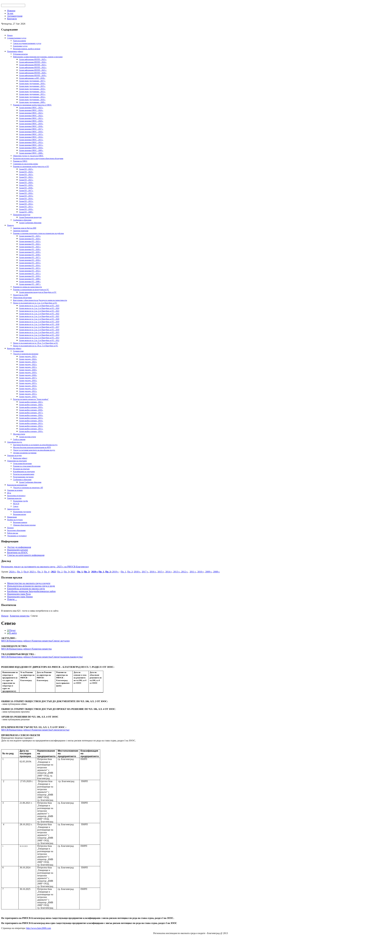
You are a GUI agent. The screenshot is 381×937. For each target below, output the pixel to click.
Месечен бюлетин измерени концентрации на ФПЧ (32, 447)
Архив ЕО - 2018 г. (26, 188)
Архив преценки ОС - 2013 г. (30, 268)
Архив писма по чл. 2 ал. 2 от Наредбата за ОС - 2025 (39, 306)
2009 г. (208, 571)
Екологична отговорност (16, 496)
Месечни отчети (19, 434)
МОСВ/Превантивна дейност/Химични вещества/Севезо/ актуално (35, 641)
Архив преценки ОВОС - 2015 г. (31, 134)
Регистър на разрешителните (23, 474)
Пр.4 (26, 571)
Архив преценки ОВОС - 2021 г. (31, 118)
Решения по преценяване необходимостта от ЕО (31, 166)
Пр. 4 (46, 571)
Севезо (15, 506)
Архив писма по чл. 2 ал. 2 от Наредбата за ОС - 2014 (39, 335)
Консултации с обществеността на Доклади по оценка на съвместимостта (40, 300)
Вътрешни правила (20, 522)
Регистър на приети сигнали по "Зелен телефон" (31, 399)
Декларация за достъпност (17, 536)
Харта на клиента (19, 41)
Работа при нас (12, 533)
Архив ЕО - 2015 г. (26, 196)
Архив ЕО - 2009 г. (26, 212)
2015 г (160, 571)
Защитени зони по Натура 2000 (24, 228)
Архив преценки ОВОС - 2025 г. (31, 108)
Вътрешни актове (19, 514)
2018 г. (137, 571)
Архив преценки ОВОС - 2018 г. (31, 126)
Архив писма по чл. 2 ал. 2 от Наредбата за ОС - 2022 (39, 314)
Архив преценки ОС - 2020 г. (30, 249)
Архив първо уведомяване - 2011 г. (32, 94)
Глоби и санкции (19, 439)
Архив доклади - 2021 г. (28, 367)
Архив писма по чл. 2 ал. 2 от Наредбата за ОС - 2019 (39, 322)
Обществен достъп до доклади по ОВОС (28, 156)
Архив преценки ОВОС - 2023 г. (31, 113)
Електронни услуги (20, 46)
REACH (16, 504)
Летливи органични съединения (24, 453)
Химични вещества (14, 498)
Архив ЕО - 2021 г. (26, 180)
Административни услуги (16, 38)
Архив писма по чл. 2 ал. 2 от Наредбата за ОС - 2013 (39, 338)
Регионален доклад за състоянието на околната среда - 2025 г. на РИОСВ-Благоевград (45, 566)
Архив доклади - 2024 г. (28, 359)
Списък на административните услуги (27, 43)
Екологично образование (16, 530)
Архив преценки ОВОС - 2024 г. (31, 110)
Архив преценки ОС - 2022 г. (30, 244)
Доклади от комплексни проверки (25, 354)
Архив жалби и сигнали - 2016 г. (31, 415)
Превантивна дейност (15, 51)
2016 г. (153, 571)
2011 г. (193, 571)
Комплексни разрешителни (17, 485)
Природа (10, 225)
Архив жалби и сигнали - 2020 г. (31, 405)
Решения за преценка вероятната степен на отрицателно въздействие (38, 233)
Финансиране (12, 517)
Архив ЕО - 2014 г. (26, 199)
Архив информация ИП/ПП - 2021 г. (33, 70)
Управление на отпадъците (17, 461)
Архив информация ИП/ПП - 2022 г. (33, 67)
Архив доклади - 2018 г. (28, 375)
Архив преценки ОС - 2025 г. (30, 236)
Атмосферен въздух (14, 442)
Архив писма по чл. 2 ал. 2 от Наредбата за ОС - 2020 (39, 319)
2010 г (200, 571)
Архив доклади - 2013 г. (28, 389)
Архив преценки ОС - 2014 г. (30, 265)
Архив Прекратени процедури (30, 217)
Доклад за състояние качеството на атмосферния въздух (34, 450)
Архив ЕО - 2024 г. (26, 172)
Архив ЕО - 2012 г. (26, 204)
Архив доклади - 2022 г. (28, 364)
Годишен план (18, 351)
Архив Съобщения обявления (30, 223)
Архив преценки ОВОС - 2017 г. (31, 129)
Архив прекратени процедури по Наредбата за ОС (37, 292)
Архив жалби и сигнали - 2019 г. (31, 407)
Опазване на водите (14, 455)
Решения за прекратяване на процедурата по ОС (31, 290)
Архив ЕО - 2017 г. (26, 191)
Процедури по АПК (20, 295)
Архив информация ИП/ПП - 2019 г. (33, 75)
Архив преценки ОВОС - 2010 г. (31, 148)
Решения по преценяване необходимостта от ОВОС (32, 105)
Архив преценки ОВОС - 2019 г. (31, 124)
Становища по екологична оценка (25, 164)
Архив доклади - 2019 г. (28, 372)
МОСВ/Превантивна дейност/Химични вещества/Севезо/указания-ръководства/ (42, 657)
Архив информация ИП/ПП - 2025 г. (33, 59)
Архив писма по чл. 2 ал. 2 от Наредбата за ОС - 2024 (39, 308)
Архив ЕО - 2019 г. (26, 185)
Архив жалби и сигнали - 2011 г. (31, 429)
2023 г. (32, 571)
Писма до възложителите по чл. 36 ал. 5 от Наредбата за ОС (35, 346)
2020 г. (94, 571)
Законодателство (13, 509)
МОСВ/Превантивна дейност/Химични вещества (26, 649)
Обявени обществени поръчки (24, 525)
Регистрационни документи (23, 477)
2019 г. (115, 571)
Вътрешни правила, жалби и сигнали (26, 49)
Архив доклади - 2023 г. (28, 362)
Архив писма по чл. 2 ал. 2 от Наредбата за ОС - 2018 (39, 324)
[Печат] (11, 630)
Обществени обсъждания (22, 298)
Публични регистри (20, 54)
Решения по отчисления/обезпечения (26, 466)
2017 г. (145, 571)
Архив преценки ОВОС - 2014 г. (31, 137)
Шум (9, 493)
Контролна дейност (14, 348)
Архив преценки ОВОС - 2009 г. (31, 150)
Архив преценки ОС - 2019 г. (30, 252)
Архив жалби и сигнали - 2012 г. (31, 426)
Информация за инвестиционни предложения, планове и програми (38, 57)
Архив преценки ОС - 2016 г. (30, 260)
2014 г (168, 571)
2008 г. (216, 571)
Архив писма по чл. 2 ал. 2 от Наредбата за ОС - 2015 (39, 332)
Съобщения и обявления (22, 220)
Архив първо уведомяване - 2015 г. (32, 86)
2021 (72, 571)
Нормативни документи (22, 512)
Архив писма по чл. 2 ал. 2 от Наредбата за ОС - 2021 (39, 316)
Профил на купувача (15, 520)
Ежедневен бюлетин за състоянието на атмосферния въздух (35, 445)
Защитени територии (20, 231)
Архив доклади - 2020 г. (28, 370)
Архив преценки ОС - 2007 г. (30, 284)
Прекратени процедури (21, 215)
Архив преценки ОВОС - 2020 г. (31, 121)
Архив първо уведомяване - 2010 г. (32, 100)
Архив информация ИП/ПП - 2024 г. (33, 62)
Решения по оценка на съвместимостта (27, 287)
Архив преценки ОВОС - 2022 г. (31, 116)
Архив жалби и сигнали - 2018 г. (31, 410)
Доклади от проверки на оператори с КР (28, 488)
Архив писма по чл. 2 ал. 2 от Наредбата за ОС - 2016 (39, 330)
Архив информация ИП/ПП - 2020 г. (33, 73)
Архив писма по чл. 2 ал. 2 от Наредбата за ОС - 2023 (39, 311)
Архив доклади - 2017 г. (28, 378)
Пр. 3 (19, 571)
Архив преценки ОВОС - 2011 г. (31, 145)
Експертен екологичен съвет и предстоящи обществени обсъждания (38, 158)
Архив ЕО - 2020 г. (26, 183)
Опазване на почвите (15, 490)
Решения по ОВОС (20, 161)
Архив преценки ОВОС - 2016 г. (31, 132)
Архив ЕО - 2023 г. (26, 174)
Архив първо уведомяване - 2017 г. (32, 81)
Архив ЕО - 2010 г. (26, 209)
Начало (10, 35)
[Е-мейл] (12, 633)
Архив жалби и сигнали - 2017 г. (31, 413)
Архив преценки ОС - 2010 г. (30, 276)
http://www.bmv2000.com (38, 928)
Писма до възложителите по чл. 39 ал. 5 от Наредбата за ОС (35, 343)
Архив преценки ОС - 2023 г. (30, 241)
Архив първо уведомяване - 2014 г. (32, 89)
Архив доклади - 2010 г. (28, 397)
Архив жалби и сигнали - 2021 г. (31, 402)
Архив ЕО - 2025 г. (26, 169)
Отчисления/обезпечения (22, 463)
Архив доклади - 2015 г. (28, 383)
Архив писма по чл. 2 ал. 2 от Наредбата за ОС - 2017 (39, 327)
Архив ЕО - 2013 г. (26, 201)
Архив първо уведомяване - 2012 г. (32, 97)
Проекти (10, 528)
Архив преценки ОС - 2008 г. (30, 282)
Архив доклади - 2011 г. (28, 394)
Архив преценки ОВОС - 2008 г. (31, 153)
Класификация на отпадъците (24, 472)
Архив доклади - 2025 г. (28, 356)
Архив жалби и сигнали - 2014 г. (31, 421)
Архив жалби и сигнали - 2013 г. (31, 423)
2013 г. (176, 571)
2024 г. (12, 571)
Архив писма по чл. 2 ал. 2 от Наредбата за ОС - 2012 (39, 340)
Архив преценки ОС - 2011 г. (30, 273)
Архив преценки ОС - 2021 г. (30, 247)
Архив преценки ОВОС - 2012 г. (31, 142)
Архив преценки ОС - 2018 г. (30, 255)
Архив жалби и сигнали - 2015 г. (31, 418)
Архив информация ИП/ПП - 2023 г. (33, 65)
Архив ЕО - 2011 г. (26, 207)
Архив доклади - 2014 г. (28, 386)
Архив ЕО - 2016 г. (26, 193)
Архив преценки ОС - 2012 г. (30, 271)
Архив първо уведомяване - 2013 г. (32, 92)
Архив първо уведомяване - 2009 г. (32, 102)
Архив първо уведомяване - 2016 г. (32, 84)
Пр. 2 (60, 571)
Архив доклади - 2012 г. (28, 391)
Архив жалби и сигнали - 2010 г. (31, 431)
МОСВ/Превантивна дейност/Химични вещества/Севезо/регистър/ (35, 730)
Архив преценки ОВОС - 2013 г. (31, 140)
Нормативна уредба (20, 501)
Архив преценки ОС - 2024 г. (30, 239)
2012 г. (184, 571)
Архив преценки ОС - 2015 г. (30, 263)
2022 (53, 571)
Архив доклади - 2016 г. (28, 381)
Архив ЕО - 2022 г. (26, 177)
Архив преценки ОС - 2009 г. (30, 279)
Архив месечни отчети (27, 437)
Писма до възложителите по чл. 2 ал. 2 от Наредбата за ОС (35, 303)
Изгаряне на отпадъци (21, 469)
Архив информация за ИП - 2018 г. (32, 78)
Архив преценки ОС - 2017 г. (30, 257)
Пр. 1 (80, 571)
